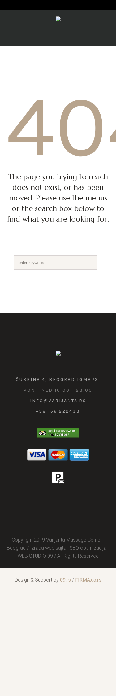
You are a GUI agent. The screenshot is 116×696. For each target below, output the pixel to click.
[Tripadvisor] (78, 500)
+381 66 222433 (58, 411)
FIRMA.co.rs (88, 580)
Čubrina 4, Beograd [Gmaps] (58, 379)
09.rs (65, 580)
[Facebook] (51, 500)
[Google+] (64, 500)
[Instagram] (37, 500)
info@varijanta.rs (58, 400)
